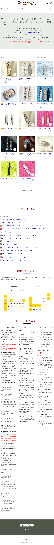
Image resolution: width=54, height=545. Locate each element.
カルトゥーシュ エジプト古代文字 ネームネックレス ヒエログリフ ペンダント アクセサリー (25, 228)
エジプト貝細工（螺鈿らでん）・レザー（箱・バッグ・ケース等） (19, 250)
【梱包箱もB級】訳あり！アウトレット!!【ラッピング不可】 (17, 260)
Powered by (20, 539)
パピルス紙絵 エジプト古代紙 (9, 244)
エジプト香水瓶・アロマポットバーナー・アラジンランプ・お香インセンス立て (22, 247)
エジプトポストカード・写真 (9, 241)
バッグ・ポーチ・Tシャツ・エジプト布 (12, 253)
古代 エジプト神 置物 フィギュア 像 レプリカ (13, 222)
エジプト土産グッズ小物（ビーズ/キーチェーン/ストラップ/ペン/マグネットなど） (23, 225)
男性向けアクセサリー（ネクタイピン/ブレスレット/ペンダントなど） (20, 235)
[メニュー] (3, 3)
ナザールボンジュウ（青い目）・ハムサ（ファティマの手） (17, 238)
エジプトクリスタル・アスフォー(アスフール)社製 (15, 257)
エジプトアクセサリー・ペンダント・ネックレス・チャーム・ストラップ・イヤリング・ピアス (26, 232)
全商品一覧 (5, 216)
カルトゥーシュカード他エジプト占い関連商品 (14, 219)
